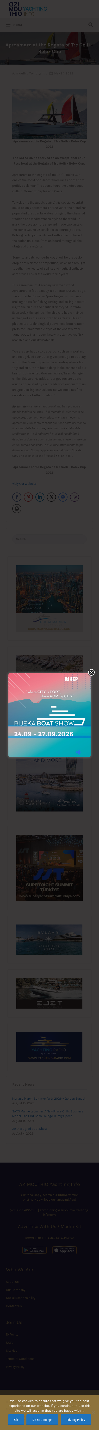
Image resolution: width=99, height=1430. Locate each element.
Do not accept (42, 1420)
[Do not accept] (93, 1412)
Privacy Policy (76, 1420)
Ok (16, 1420)
